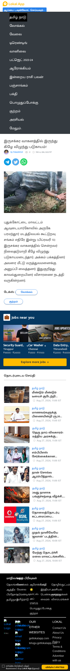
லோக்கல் (23, 584)
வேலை (21, 589)
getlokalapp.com (39, 638)
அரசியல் (56, 589)
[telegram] (8, 163)
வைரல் (45, 599)
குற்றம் (34, 613)
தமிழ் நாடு (18, 17)
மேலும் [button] (15, 128)
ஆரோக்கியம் (38, 584)
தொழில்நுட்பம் (60, 584)
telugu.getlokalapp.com (43, 643)
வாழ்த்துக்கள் (59, 594)
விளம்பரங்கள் (60, 599)
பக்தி (44, 584)
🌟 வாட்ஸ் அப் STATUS (34, 596)
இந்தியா (46, 589)
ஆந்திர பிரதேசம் (12, 592)
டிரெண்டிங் (23, 594)
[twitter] (16, 163)
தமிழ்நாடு (12, 600)
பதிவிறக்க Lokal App (54, 667)
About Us (58, 632)
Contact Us (59, 628)
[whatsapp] (24, 163)
